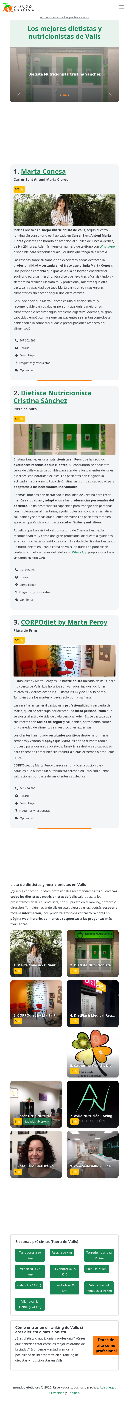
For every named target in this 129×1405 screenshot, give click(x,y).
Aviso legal (107, 1387)
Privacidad (56, 1393)
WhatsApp (107, 246)
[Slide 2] (63, 95)
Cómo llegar (27, 355)
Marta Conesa (43, 171)
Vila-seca (30, 1271)
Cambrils (64, 1288)
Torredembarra (99, 1255)
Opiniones (26, 370)
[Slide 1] (60, 95)
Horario (24, 348)
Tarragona (30, 1255)
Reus (62, 1252)
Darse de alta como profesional (106, 1345)
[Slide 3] (67, 95)
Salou (96, 1269)
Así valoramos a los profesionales (64, 17)
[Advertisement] (64, 133)
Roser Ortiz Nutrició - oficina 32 (43, 1115)
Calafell (29, 1285)
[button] (36, 953)
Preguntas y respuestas (34, 363)
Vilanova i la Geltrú (30, 1304)
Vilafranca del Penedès (99, 1288)
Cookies (73, 1393)
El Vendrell (64, 1271)
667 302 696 (27, 340)
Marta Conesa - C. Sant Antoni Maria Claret (53, 965)
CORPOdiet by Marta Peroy (64, 74)
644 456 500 (27, 788)
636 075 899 (27, 570)
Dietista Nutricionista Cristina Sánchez (53, 396)
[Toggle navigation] (122, 7)
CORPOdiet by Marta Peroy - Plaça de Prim (53, 1015)
